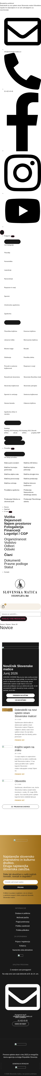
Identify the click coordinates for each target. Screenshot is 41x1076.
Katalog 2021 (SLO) (17, 432)
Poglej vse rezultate (13, 619)
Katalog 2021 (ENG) (26, 432)
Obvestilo (20, 781)
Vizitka (9, 517)
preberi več (19, 740)
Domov (2, 624)
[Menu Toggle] (2, 232)
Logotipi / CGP (16, 533)
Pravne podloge (16, 564)
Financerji (12, 530)
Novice (8, 624)
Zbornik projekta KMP (35, 432)
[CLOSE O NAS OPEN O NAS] (10, 512)
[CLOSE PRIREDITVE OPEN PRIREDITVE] (13, 449)
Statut (8, 567)
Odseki (9, 549)
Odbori (9, 546)
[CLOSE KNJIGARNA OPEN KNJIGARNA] (13, 236)
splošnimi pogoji (9, 895)
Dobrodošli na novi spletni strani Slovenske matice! (26, 713)
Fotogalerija (14, 527)
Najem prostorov (17, 523)
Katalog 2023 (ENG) (8, 432)
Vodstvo (10, 542)
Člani (8, 555)
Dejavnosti (12, 520)
